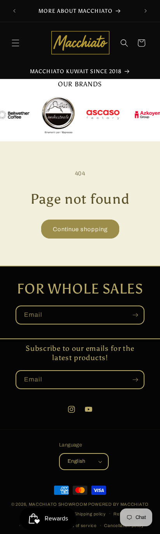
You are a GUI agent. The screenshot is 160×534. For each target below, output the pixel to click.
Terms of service (79, 525)
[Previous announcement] (14, 10)
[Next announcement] (145, 10)
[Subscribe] (135, 315)
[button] (15, 43)
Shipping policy (90, 514)
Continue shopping (80, 229)
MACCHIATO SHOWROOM (58, 504)
